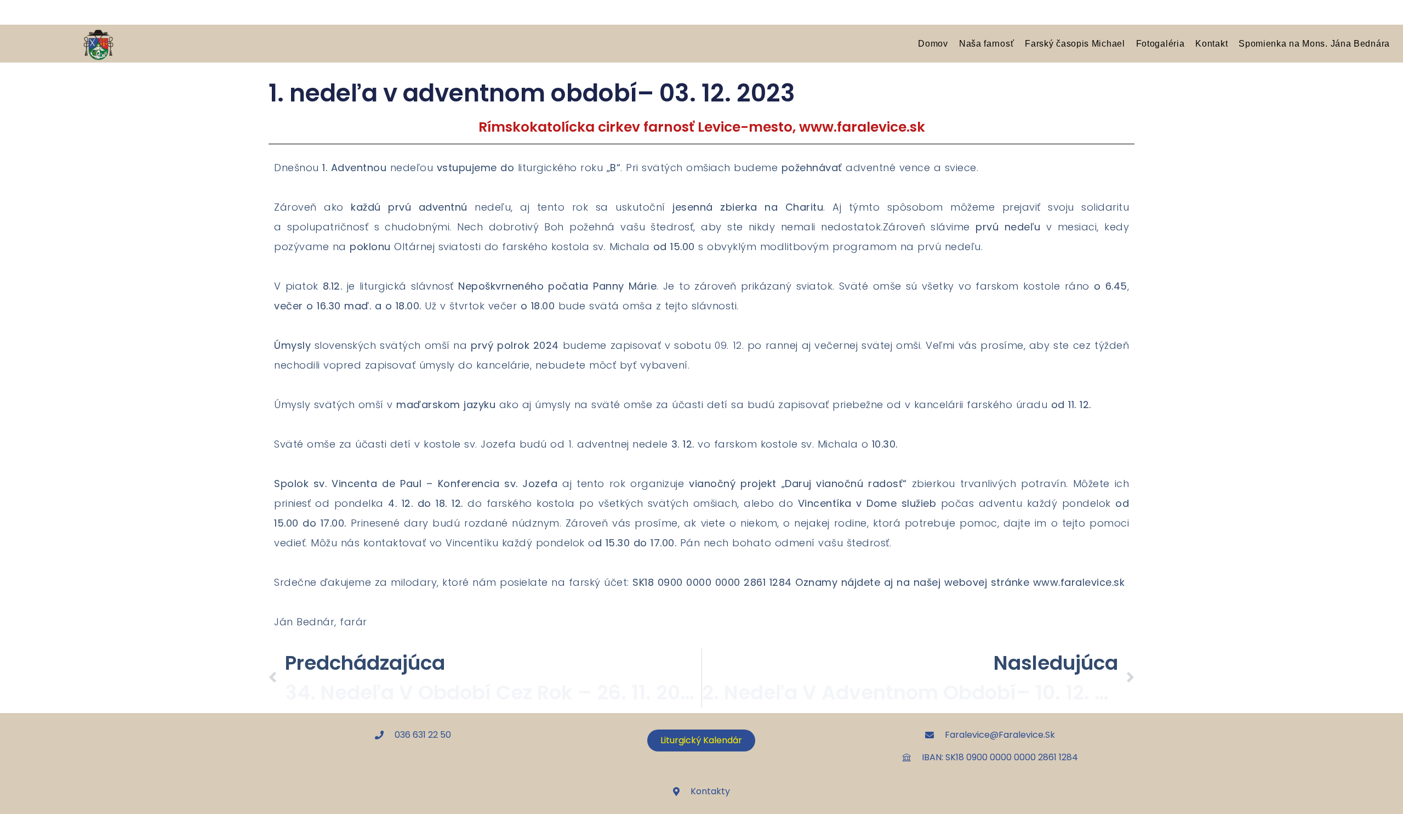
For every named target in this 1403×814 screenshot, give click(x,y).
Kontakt (1211, 43)
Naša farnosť (986, 43)
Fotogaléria (1160, 43)
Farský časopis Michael (1075, 43)
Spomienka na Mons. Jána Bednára (1314, 43)
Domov (933, 43)
